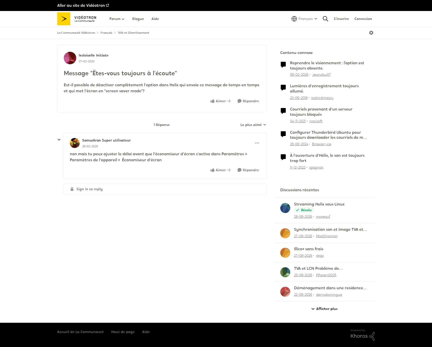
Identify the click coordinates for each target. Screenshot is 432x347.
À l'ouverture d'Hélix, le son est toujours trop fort (327, 158)
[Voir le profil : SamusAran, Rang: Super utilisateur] (75, 143)
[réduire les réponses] (59, 140)
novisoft (316, 121)
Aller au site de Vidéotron (81, 5)
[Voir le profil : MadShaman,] (285, 233)
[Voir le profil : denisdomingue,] (285, 292)
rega (320, 255)
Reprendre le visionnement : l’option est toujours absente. (327, 65)
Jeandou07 (321, 74)
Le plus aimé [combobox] (253, 125)
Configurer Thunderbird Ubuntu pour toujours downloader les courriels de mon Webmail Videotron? (329, 135)
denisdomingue (329, 294)
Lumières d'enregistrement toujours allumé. (324, 89)
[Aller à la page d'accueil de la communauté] (78, 18)
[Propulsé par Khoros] (363, 335)
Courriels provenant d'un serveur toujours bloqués (321, 112)
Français (106, 33)
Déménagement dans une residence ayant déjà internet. (328, 288)
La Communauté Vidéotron (76, 33)
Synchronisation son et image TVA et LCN (328, 229)
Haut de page (123, 332)
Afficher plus (327, 308)
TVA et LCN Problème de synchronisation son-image (320, 268)
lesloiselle (87, 55)
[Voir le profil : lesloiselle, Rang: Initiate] (70, 58)
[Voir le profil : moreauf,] (285, 208)
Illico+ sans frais (308, 249)
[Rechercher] (325, 19)
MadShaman (327, 236)
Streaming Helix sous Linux (319, 204)
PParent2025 (326, 275)
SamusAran (91, 140)
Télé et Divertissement (133, 33)
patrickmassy (322, 98)
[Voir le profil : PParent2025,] (285, 272)
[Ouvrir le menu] (371, 32)
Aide (146, 332)
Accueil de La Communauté (80, 332)
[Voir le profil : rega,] (285, 253)
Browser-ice (321, 144)
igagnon (316, 167)
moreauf (323, 216)
